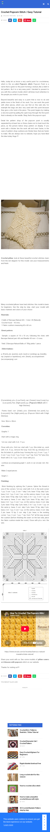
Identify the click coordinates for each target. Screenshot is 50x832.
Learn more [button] (8, 825)
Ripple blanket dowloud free (30, 763)
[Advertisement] (25, 53)
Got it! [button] (44, 822)
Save (29, 20)
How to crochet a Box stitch (30, 786)
